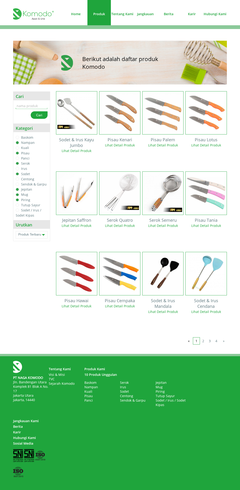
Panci (25, 158)
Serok (25, 163)
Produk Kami (94, 369)
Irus (24, 169)
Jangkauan (145, 14)
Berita (168, 14)
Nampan (28, 142)
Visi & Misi (57, 374)
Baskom (27, 137)
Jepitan (26, 189)
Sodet (25, 174)
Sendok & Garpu (34, 184)
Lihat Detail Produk (76, 151)
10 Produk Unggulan (100, 374)
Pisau (25, 153)
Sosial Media (23, 443)
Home (76, 14)
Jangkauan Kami (26, 421)
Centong (27, 179)
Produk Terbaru (29, 234)
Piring (25, 200)
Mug (24, 194)
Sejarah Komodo (62, 383)
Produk (99, 14)
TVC (52, 379)
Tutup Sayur (30, 205)
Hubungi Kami (215, 14)
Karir (192, 14)
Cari (39, 115)
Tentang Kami (122, 14)
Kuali (25, 148)
